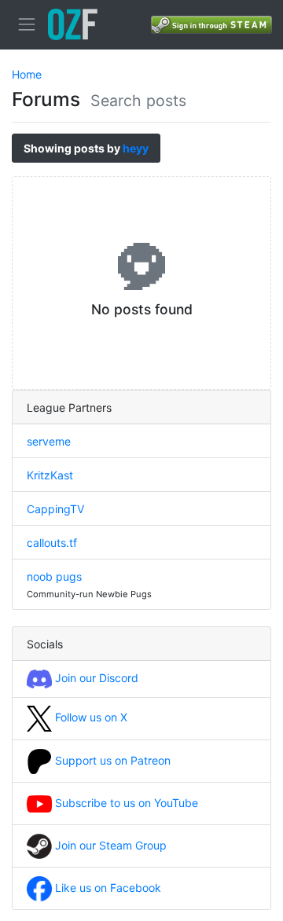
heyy (136, 148)
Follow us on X (89, 717)
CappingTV (55, 509)
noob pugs (54, 576)
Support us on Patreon (111, 760)
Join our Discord (95, 677)
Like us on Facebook (106, 887)
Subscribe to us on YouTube (125, 802)
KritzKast (50, 475)
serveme (49, 441)
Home (27, 74)
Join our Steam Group (109, 845)
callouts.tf (52, 542)
